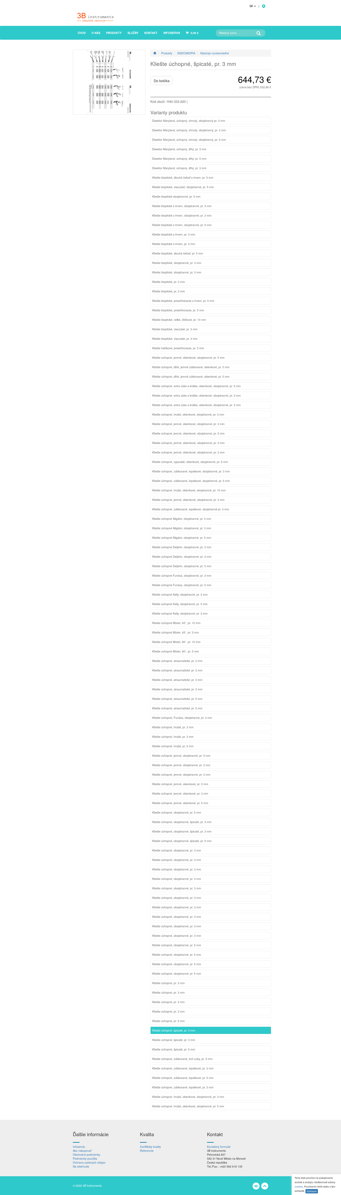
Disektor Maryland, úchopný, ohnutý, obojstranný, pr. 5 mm (189, 140)
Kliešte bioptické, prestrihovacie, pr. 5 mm (178, 310)
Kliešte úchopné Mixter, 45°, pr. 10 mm (176, 623)
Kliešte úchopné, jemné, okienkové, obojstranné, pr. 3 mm (188, 424)
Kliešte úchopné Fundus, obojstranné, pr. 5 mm (181, 585)
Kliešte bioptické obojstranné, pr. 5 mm (176, 196)
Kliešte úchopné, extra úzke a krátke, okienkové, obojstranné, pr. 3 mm (196, 395)
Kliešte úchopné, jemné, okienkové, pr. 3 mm (180, 784)
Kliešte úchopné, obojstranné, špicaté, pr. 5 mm (182, 841)
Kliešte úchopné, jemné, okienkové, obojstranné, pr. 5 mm (188, 358)
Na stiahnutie (81, 1166)
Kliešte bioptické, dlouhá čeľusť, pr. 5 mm (177, 253)
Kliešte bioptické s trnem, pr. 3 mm (173, 234)
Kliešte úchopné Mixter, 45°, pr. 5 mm (175, 632)
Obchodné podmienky (86, 1155)
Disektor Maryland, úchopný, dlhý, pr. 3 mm (179, 149)
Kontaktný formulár (219, 1147)
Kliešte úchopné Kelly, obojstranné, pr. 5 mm (180, 604)
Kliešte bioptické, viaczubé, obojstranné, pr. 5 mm (183, 187)
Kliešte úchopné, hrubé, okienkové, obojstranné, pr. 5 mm (188, 1106)
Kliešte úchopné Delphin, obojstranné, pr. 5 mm (181, 566)
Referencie (147, 1151)
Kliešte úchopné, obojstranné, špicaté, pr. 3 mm (182, 822)
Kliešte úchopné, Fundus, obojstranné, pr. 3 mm (182, 718)
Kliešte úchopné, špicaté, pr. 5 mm (173, 1049)
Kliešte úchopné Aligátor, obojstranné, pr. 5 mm (181, 538)
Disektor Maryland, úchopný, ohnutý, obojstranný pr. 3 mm (188, 121)
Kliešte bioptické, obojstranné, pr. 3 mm (176, 263)
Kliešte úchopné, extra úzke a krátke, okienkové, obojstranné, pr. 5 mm (196, 386)
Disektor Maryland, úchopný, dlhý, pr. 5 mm (179, 159)
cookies (299, 1186)
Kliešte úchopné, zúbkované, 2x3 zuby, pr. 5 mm (182, 1059)
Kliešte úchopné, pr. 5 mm (168, 1021)
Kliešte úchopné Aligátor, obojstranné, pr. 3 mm (181, 519)
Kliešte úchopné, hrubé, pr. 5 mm (173, 746)
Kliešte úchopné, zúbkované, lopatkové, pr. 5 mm (183, 1078)
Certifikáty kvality (150, 1147)
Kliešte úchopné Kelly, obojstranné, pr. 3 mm (180, 594)
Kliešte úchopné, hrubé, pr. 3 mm (173, 727)
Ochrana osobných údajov (89, 1162)
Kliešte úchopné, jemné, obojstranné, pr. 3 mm (181, 765)
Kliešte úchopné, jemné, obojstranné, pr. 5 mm (181, 756)
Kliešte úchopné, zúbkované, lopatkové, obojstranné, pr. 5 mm (191, 481)
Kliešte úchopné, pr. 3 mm (168, 983)
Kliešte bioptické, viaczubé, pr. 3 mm (175, 329)
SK (251, 6)
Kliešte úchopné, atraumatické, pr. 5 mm (177, 699)
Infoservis (79, 1147)
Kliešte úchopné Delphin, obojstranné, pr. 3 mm (181, 547)
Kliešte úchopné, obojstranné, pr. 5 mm (176, 812)
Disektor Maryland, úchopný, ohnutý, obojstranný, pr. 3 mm (189, 130)
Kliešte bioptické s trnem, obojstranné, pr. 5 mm (182, 225)
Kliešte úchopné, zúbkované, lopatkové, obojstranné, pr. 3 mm (191, 471)
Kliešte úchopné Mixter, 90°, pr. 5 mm (175, 651)
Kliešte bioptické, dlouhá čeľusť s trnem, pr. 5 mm (182, 177)
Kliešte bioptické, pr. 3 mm (168, 282)
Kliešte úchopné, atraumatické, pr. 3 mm (177, 661)
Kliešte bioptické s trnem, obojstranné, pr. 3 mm (182, 206)
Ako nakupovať (82, 1151)
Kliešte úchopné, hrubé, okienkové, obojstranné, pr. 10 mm (189, 490)
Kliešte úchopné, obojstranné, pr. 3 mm (176, 850)
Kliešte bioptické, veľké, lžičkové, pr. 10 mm (179, 320)
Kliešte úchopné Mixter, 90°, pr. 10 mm (176, 642)
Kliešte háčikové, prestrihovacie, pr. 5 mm (178, 348)
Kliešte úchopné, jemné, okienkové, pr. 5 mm (180, 803)
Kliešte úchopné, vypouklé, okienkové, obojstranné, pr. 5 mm (190, 462)
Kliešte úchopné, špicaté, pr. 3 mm (173, 1030)
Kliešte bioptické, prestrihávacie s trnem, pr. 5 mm (183, 301)
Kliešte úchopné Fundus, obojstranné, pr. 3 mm (181, 575)
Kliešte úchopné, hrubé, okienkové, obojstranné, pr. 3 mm (188, 414)
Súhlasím (312, 1191)
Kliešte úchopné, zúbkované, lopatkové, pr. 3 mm (183, 1068)
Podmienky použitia (85, 1158)
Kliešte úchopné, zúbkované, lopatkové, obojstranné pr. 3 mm (190, 509)
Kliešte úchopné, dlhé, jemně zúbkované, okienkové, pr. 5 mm (191, 367)
